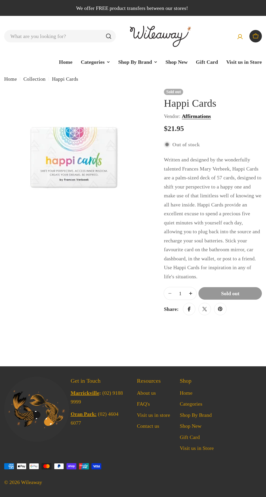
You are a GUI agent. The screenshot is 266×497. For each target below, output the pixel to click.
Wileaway (31, 482)
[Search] (108, 36)
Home (10, 79)
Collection (34, 79)
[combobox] (60, 36)
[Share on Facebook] (189, 309)
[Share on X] (204, 309)
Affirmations (196, 116)
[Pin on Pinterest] (220, 309)
